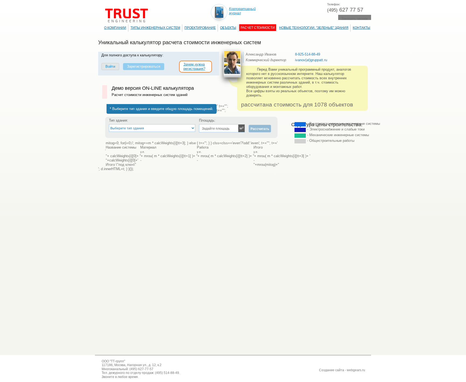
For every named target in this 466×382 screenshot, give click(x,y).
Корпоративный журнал (242, 11)
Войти (110, 66)
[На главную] (126, 15)
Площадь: (207, 120)
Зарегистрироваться (143, 66)
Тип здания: (118, 120)
